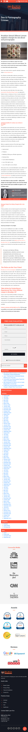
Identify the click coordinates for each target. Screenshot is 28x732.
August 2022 (6, 468)
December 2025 (7, 408)
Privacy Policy (6, 687)
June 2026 (6, 398)
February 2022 (7, 478)
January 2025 (7, 425)
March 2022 (6, 476)
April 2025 (6, 420)
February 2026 (7, 405)
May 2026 (6, 400)
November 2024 (7, 428)
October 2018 (7, 515)
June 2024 (6, 436)
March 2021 (6, 493)
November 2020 (7, 498)
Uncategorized (7, 527)
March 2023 (6, 457)
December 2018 (7, 512)
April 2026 (6, 401)
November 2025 (7, 409)
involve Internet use (8, 72)
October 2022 (7, 465)
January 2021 (7, 496)
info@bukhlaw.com (5, 719)
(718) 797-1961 (23, 1)
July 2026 (6, 397)
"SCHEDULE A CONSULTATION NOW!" (14, 199)
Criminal (5, 700)
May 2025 (6, 419)
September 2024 (7, 431)
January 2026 (7, 406)
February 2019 (7, 510)
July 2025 (6, 415)
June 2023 (6, 453)
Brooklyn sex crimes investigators (8, 269)
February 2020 (7, 502)
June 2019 (6, 507)
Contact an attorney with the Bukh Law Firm (10, 307)
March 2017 (6, 516)
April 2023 (6, 456)
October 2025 (7, 411)
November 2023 (7, 445)
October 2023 (7, 447)
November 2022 (7, 464)
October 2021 (7, 482)
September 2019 (7, 506)
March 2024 (6, 439)
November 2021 (7, 481)
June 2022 (6, 471)
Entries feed (6, 534)
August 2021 (6, 485)
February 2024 (7, 440)
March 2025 (6, 422)
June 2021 (6, 488)
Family (4, 702)
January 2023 (7, 460)
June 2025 (6, 417)
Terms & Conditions (7, 690)
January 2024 (7, 442)
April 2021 (6, 492)
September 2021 (7, 484)
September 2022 (7, 467)
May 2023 (6, 454)
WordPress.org (7, 537)
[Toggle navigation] (1, 1)
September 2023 (7, 448)
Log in (5, 532)
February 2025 (7, 423)
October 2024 (7, 429)
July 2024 (6, 434)
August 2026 (6, 395)
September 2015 (7, 518)
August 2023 (6, 450)
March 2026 (6, 403)
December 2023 (7, 443)
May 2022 (6, 473)
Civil (4, 704)
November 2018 (7, 513)
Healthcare (5, 707)
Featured (6, 524)
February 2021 (7, 495)
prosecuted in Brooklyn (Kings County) (9, 92)
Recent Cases (6, 685)
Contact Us (5, 692)
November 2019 (7, 504)
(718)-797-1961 (4, 721)
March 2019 (6, 509)
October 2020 (7, 499)
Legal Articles (7, 525)
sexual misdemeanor (6, 175)
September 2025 (7, 412)
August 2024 (6, 433)
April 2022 (6, 474)
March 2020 (6, 501)
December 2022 (7, 462)
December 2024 (7, 426)
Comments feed (7, 535)
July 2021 (6, 487)
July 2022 (6, 470)
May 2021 (6, 490)
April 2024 (6, 437)
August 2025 (6, 414)
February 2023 (7, 459)
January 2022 (7, 479)
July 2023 (6, 451)
